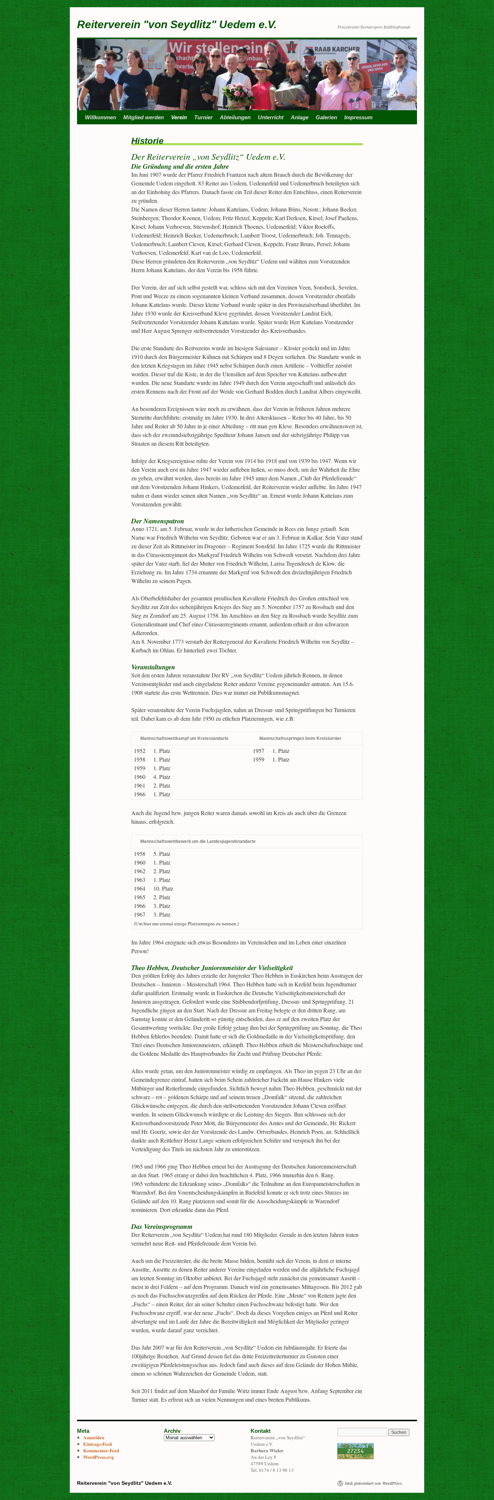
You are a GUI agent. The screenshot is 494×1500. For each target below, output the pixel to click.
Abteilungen (235, 117)
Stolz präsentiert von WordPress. (374, 1483)
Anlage (299, 117)
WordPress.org (98, 1457)
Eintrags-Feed (97, 1444)
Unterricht (271, 117)
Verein (179, 117)
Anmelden (93, 1437)
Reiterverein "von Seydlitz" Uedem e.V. (177, 24)
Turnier (203, 117)
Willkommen (100, 117)
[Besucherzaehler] (355, 1457)
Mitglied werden (143, 117)
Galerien (326, 117)
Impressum (358, 117)
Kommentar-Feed (101, 1450)
